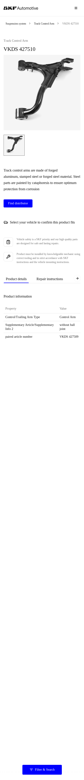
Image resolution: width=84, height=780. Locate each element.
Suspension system (16, 23)
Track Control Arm (44, 23)
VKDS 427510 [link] (70, 23)
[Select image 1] (14, 145)
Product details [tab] (16, 279)
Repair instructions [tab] (50, 279)
